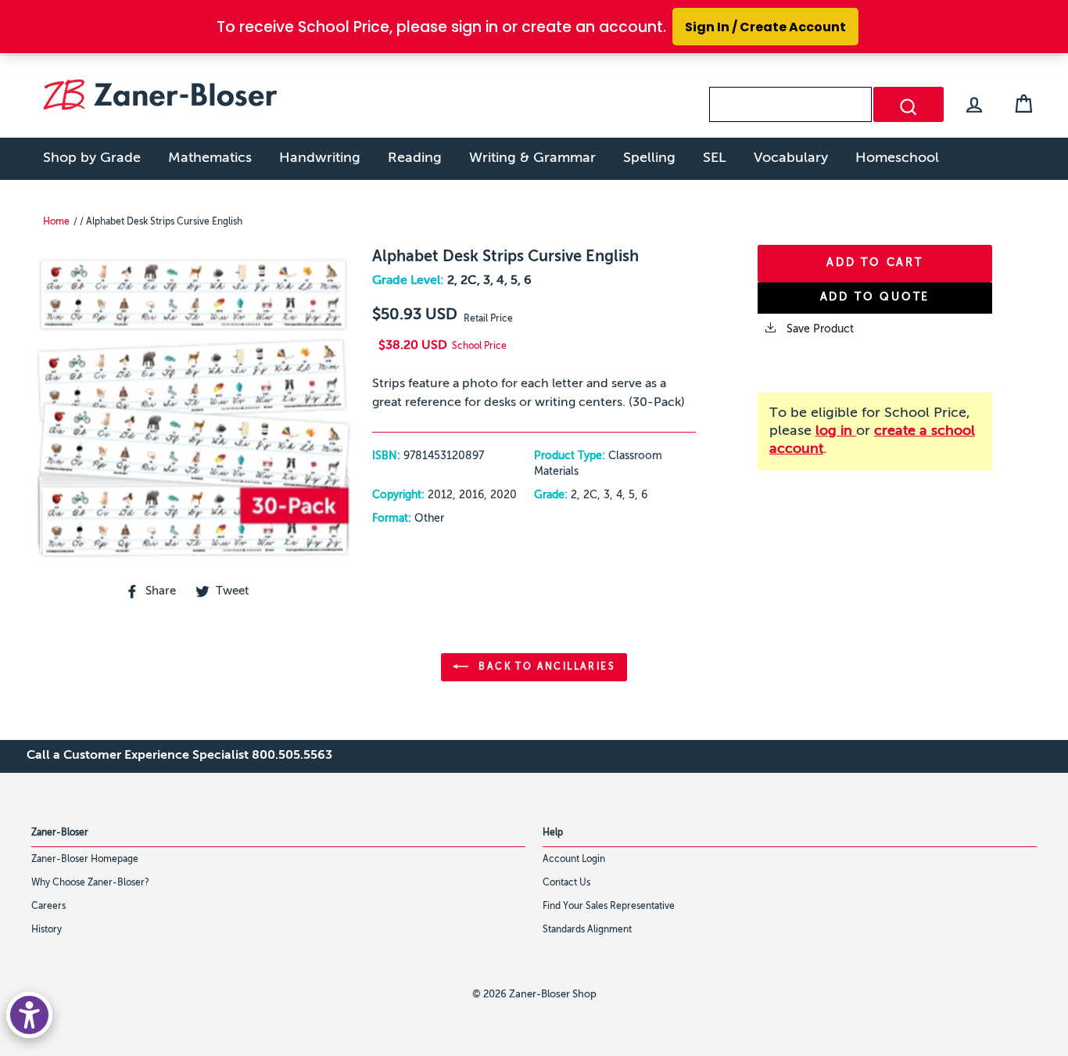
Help (553, 833)
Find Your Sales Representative (609, 906)
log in (835, 431)
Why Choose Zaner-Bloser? (90, 883)
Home (56, 222)
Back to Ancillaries (545, 667)
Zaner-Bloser (59, 833)
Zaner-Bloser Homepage (84, 859)
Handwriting (319, 158)
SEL (714, 158)
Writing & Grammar (532, 158)
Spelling (649, 158)
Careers (48, 906)
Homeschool (897, 158)
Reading (415, 158)
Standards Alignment (587, 930)
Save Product (818, 329)
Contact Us (566, 883)
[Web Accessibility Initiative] (29, 1015)
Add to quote (875, 297)
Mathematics (210, 158)
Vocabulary (791, 158)
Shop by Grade (92, 158)
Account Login (574, 859)
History (46, 930)
